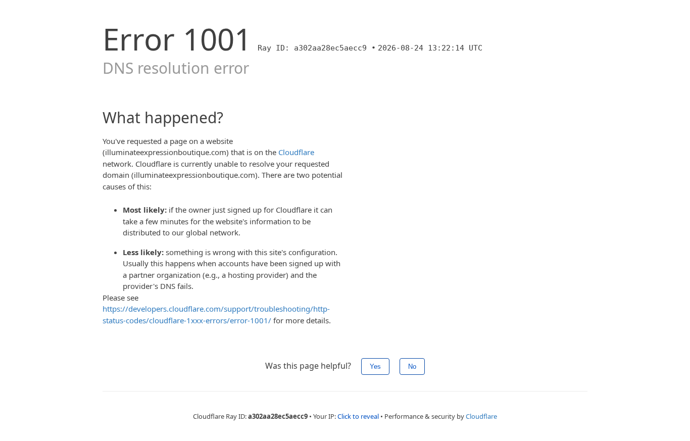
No (412, 366)
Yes (375, 366)
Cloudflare (296, 152)
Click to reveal (358, 416)
